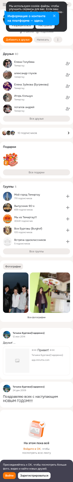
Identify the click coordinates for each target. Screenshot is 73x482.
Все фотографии (36, 317)
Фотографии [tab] (13, 266)
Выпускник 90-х (24, 206)
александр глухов (25, 73)
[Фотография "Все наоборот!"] (50, 292)
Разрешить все (21, 25)
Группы (8, 187)
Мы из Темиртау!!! (25, 217)
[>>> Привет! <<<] (36, 360)
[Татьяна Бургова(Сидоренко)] (6, 334)
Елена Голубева (24, 62)
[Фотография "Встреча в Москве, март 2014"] (15, 292)
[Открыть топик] (36, 343)
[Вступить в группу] (68, 196)
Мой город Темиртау (27, 194)
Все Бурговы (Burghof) (28, 228)
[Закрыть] (54, 16)
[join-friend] (68, 63)
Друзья (8, 54)
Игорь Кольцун (23, 95)
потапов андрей (24, 107)
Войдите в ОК (32, 449)
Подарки (9, 147)
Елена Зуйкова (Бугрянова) (31, 84)
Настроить (45, 25)
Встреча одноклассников (30, 240)
